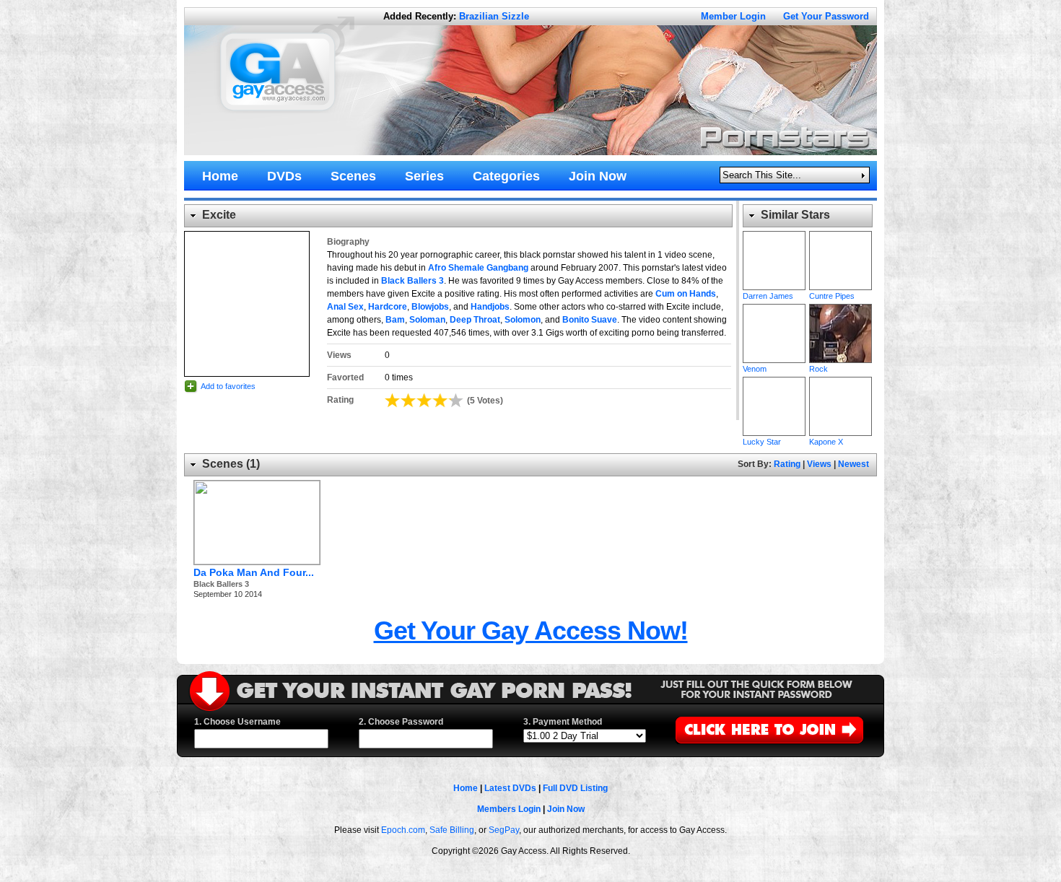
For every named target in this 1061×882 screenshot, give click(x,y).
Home (465, 788)
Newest (853, 464)
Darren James (774, 260)
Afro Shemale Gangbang (478, 268)
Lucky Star (774, 406)
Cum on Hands (685, 294)
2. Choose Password (401, 722)
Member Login (733, 16)
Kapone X (840, 406)
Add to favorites (228, 386)
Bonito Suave (589, 320)
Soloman (427, 320)
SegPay (504, 830)
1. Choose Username (237, 722)
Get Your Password (826, 16)
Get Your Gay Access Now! (531, 630)
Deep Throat (475, 320)
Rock (840, 333)
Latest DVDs (510, 788)
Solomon (523, 320)
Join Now (566, 809)
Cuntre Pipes (840, 260)
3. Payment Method (562, 722)
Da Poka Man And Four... (253, 572)
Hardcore (387, 307)
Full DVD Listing (575, 788)
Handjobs (490, 307)
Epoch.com (403, 830)
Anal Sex (345, 307)
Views (819, 464)
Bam (395, 320)
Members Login (509, 809)
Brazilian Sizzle (494, 16)
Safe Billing (451, 830)
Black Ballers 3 (412, 281)
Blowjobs (430, 307)
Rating (787, 464)
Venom (774, 333)
